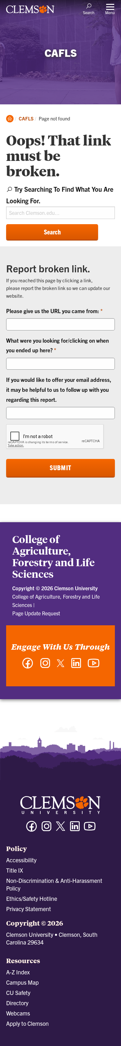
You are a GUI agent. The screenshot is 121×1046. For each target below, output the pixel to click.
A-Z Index (18, 972)
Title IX (14, 870)
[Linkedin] (75, 829)
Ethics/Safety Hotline (31, 898)
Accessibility (21, 860)
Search (52, 232)
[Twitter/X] (60, 829)
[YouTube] (93, 666)
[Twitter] (60, 666)
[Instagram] (45, 666)
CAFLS (26, 118)
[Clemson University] (30, 11)
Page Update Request (36, 613)
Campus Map (22, 982)
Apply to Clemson (27, 1023)
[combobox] (60, 201)
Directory (17, 1002)
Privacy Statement (28, 908)
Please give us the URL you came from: (53, 310)
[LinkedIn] (76, 666)
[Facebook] (28, 666)
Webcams (18, 1013)
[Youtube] (90, 829)
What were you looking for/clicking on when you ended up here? (57, 345)
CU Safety (18, 992)
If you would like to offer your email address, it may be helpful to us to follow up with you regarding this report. (58, 389)
